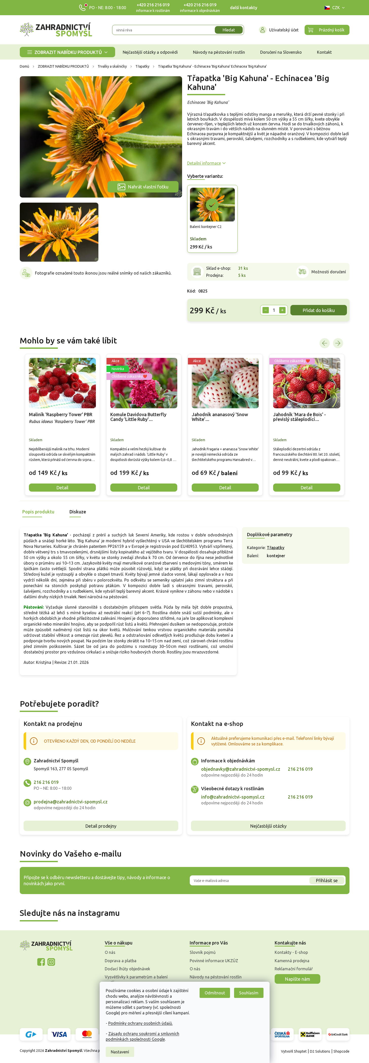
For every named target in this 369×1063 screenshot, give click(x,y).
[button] (62, 469)
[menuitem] (67, 52)
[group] (62, 424)
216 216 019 (46, 782)
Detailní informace (204, 163)
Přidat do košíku (319, 310)
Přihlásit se (327, 880)
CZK (336, 7)
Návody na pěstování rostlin (216, 977)
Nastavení (120, 1052)
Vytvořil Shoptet (294, 1051)
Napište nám (297, 978)
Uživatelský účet (283, 30)
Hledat (229, 30)
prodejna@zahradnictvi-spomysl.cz (71, 801)
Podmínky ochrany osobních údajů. (140, 1023)
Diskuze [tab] (77, 511)
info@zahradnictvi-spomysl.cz (233, 796)
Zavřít (198, 329)
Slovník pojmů (203, 952)
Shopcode (341, 1051)
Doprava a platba (120, 960)
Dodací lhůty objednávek (127, 969)
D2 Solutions (320, 1051)
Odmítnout (215, 993)
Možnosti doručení (328, 271)
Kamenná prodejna (292, 960)
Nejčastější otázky (268, 825)
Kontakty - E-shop (291, 952)
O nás (110, 952)
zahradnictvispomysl (51, 962)
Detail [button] (62, 487)
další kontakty (243, 7)
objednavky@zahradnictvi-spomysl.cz (240, 768)
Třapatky (275, 547)
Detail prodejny (100, 825)
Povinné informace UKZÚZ (214, 960)
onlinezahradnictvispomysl (41, 962)
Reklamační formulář (294, 969)
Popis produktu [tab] (38, 511)
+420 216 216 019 (153, 5)
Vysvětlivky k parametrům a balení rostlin (136, 980)
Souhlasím (248, 993)
